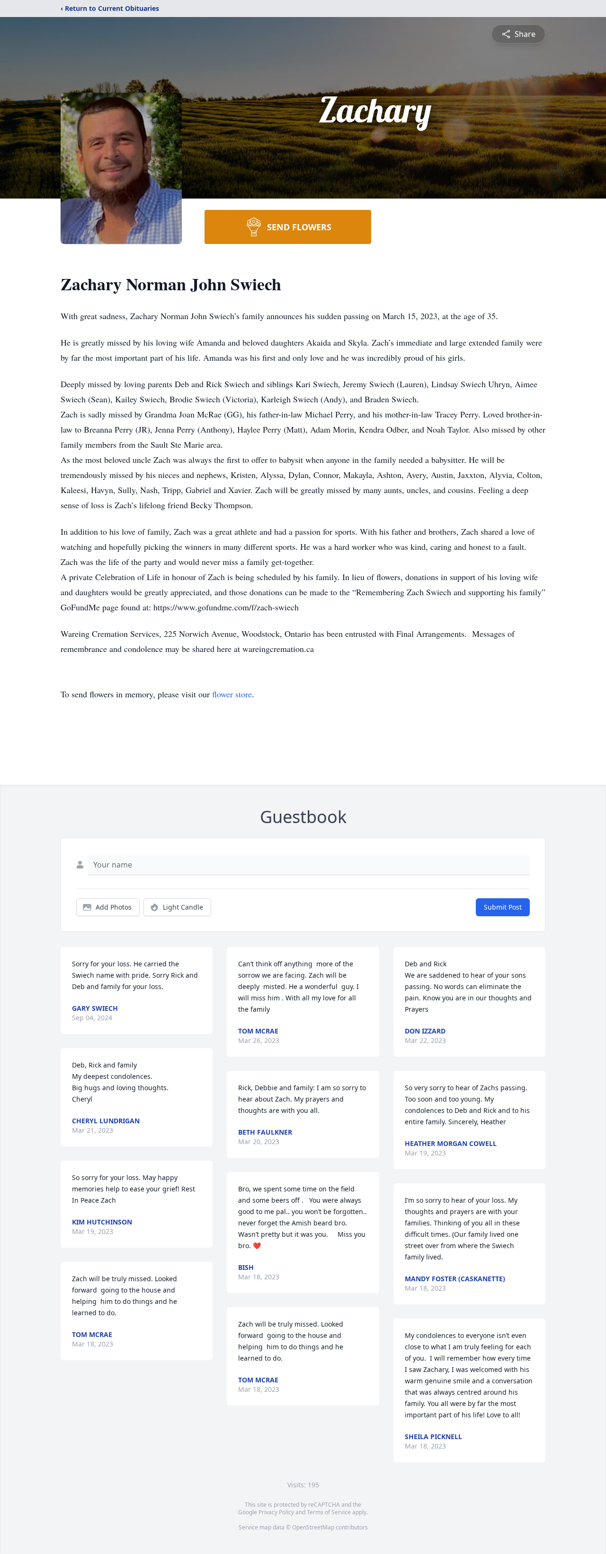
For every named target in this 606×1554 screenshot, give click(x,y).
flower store (232, 694)
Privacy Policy (276, 1512)
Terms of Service (329, 1512)
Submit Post (503, 907)
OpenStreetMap (313, 1527)
